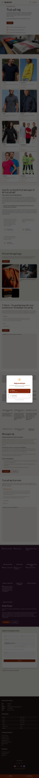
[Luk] (31, 377)
